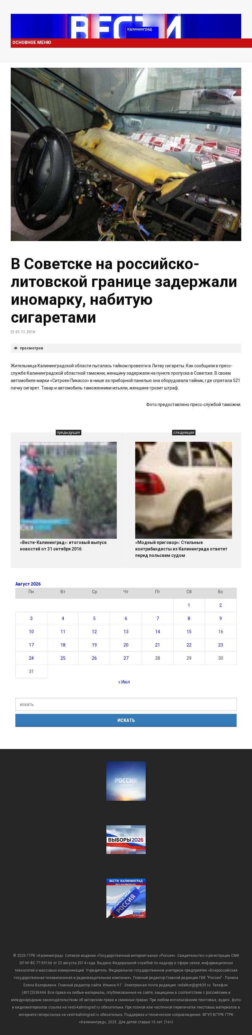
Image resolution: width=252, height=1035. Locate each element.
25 (63, 658)
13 (126, 631)
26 (94, 658)
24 (31, 658)
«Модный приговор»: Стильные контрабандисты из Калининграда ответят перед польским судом (181, 549)
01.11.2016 (25, 332)
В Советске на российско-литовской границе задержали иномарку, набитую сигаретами (124, 290)
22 (189, 644)
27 (126, 658)
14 (157, 631)
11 (63, 631)
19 (94, 644)
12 (94, 631)
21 (157, 644)
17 (31, 644)
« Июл (124, 681)
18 (63, 644)
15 (189, 631)
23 (220, 644)
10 (31, 631)
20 (126, 644)
